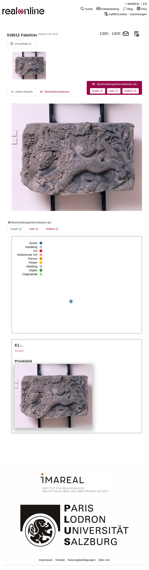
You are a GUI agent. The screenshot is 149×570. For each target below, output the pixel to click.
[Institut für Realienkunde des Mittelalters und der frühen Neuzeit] (74, 482)
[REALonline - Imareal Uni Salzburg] (24, 9)
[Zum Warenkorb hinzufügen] (125, 34)
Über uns (104, 559)
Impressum (46, 559)
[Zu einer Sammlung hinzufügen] (136, 34)
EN (145, 3)
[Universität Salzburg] (74, 525)
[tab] (21, 44)
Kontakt (60, 559)
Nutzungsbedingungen (81, 559)
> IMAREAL (132, 3)
